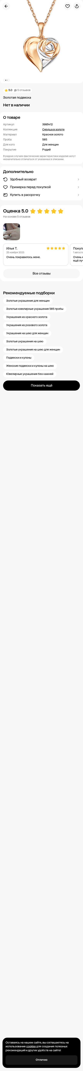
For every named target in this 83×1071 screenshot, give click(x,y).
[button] (41, 117)
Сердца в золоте (53, 129)
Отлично (41, 1060)
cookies (31, 1046)
